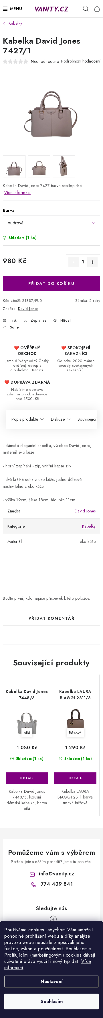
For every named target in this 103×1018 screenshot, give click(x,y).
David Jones (28, 308)
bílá (27, 733)
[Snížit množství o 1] (73, 262)
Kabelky (89, 526)
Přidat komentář (52, 618)
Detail (27, 778)
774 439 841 (57, 884)
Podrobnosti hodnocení (80, 61)
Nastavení (52, 981)
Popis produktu (24, 419)
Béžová (75, 733)
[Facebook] (53, 919)
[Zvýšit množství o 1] (92, 262)
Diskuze (58, 419)
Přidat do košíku (51, 283)
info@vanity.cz (56, 873)
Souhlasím (52, 1001)
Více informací (17, 192)
